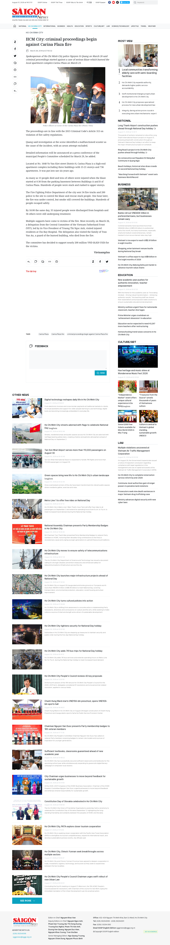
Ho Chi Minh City (35, 26)
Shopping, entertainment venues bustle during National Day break (135, 249)
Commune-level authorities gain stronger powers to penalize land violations (136, 484)
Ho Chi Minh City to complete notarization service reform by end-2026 (136, 476)
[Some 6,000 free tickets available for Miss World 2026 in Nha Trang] (127, 416)
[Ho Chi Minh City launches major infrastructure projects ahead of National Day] (27, 584)
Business (61, 26)
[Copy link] (15, 77)
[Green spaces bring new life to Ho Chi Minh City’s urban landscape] (27, 484)
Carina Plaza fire (58, 334)
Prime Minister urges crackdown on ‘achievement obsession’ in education (134, 316)
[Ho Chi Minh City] (15, 91)
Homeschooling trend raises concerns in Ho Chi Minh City (137, 333)
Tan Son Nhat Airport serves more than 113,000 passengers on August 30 (75, 451)
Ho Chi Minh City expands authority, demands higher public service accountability (136, 85)
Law (108, 26)
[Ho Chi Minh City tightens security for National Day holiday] (27, 634)
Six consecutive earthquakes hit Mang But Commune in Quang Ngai (136, 159)
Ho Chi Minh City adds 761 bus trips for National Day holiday (73, 651)
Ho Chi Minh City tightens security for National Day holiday (73, 625)
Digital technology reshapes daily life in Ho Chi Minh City (72, 399)
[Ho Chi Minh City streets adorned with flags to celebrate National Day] (27, 433)
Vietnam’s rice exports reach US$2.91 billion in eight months (137, 241)
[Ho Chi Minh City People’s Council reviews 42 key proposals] (27, 684)
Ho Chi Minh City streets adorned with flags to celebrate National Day (76, 426)
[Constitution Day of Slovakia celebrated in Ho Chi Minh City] (27, 810)
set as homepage (151, 932)
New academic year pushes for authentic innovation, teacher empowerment (133, 282)
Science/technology (120, 26)
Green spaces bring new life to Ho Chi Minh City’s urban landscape (77, 476)
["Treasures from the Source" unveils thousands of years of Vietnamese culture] (148, 386)
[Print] (15, 70)
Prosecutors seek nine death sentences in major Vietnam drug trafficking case (136, 492)
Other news (20, 395)
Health (70, 26)
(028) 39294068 (19, 933)
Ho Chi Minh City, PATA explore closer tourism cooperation (73, 826)
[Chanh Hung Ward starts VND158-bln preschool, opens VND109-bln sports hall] (27, 710)
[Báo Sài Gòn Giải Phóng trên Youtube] (113, 2)
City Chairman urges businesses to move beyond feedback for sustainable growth (75, 778)
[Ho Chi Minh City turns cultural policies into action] (27, 609)
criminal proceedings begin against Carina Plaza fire (87, 334)
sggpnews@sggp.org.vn (22, 937)
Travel (143, 26)
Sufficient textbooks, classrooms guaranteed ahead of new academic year (74, 752)
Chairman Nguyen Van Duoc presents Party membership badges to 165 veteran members (77, 727)
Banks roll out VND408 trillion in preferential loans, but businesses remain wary (135, 216)
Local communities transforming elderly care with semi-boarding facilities (140, 73)
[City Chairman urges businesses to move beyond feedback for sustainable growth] (27, 785)
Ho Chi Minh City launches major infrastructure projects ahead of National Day (76, 577)
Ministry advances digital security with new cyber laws (137, 501)
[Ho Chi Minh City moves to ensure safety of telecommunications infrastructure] (27, 559)
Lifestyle (135, 26)
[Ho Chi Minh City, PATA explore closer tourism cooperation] (27, 835)
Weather (152, 26)
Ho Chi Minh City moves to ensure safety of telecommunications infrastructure (76, 552)
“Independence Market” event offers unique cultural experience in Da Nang (127, 400)
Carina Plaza (44, 334)
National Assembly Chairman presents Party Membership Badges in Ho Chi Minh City (76, 527)
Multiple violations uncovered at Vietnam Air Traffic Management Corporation (134, 450)
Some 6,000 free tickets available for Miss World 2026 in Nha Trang (127, 428)
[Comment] (15, 84)
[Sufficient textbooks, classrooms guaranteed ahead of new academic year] (27, 760)
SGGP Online (42, 2)
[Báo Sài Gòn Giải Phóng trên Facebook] (109, 2)
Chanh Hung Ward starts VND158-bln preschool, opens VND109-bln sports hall (76, 702)
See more (25, 900)
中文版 (89, 2)
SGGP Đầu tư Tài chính (74, 2)
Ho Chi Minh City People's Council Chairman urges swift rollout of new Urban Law (76, 878)
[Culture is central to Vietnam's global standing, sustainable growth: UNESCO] (148, 416)
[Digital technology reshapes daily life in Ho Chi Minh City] (27, 408)
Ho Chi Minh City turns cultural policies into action (69, 600)
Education (79, 26)
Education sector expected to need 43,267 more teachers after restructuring (136, 325)
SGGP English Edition (30, 14)
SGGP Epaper (101, 2)
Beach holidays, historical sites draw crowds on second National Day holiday (137, 167)
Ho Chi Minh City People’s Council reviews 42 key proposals (73, 676)
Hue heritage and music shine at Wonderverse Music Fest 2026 (134, 372)
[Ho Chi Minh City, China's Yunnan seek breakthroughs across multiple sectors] (27, 860)
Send (102, 373)
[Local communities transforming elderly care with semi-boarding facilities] (138, 55)
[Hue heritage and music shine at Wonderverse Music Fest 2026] (138, 356)
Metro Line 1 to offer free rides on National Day (67, 500)
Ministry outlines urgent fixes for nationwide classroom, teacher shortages (137, 308)
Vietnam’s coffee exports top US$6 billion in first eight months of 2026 (137, 258)
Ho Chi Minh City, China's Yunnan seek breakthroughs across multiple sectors (74, 853)
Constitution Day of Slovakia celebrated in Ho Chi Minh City (73, 801)
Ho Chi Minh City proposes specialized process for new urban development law (138, 103)
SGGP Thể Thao (56, 2)
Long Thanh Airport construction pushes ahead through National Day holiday (138, 127)
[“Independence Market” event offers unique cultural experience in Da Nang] (127, 386)
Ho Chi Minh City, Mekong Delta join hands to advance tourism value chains (137, 266)
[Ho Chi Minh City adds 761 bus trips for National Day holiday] (27, 659)
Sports (89, 26)
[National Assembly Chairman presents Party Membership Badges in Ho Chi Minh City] (27, 534)
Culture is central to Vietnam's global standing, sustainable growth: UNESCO (148, 430)
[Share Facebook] (15, 49)
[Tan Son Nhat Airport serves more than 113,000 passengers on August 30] (27, 459)
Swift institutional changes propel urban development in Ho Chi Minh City (138, 95)
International (50, 26)
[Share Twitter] (15, 56)
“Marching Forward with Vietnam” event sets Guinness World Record (138, 175)
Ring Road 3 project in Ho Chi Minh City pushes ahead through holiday (134, 151)
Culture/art (99, 26)
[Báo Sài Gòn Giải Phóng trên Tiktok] (117, 2)
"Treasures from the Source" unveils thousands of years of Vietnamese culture (148, 400)
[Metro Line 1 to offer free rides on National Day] (27, 509)
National (22, 26)
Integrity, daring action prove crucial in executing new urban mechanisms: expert (139, 112)
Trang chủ (14, 26)
